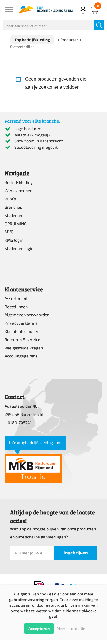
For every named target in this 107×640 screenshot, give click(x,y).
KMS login (14, 240)
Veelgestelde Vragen (24, 347)
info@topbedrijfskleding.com (35, 442)
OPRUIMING (16, 223)
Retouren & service (22, 339)
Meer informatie (70, 628)
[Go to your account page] (83, 14)
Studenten (14, 215)
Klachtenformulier (22, 331)
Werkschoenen (18, 190)
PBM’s (10, 198)
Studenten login (19, 248)
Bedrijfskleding (19, 182)
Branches (13, 207)
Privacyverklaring (21, 323)
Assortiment (16, 298)
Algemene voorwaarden (27, 314)
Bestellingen (16, 306)
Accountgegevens (21, 355)
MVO (9, 231)
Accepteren (39, 628)
